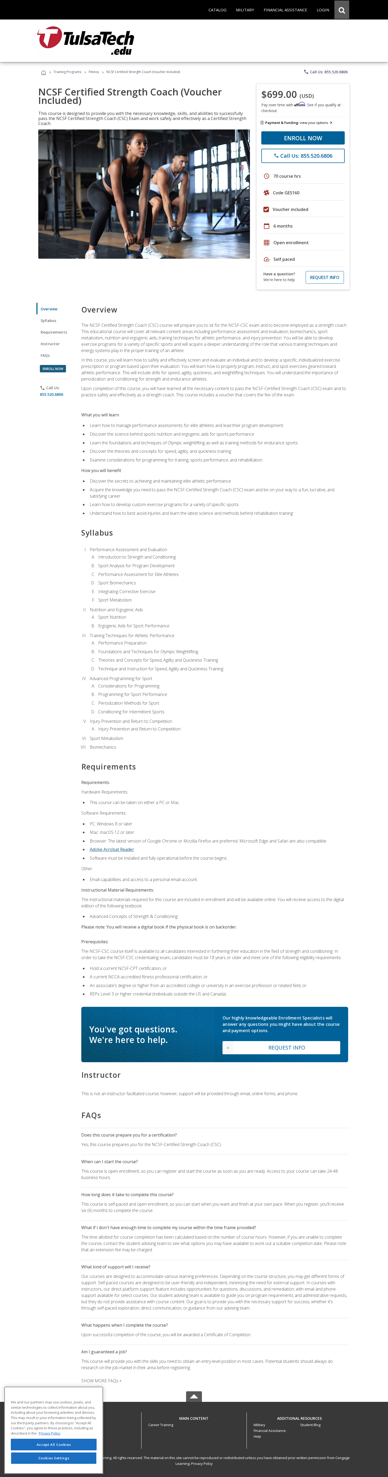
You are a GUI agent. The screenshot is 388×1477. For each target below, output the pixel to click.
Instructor (50, 343)
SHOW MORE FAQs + (101, 1381)
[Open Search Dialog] (341, 10)
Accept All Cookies (54, 1444)
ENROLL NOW (303, 138)
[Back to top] (194, 1417)
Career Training (160, 1424)
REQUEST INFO (324, 277)
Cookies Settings (53, 1458)
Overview (49, 308)
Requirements (54, 332)
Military (259, 1424)
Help (257, 1436)
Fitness (94, 72)
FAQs (45, 355)
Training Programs (67, 72)
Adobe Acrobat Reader (112, 849)
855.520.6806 (51, 394)
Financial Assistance (270, 1430)
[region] (53, 1430)
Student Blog (310, 1424)
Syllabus (48, 320)
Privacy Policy (202, 1463)
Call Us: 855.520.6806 (326, 71)
